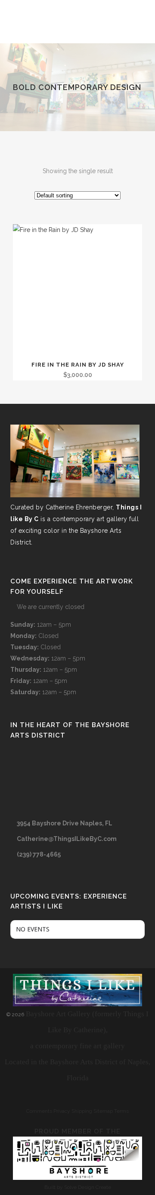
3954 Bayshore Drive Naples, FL (64, 823)
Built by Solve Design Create (77, 1187)
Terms (121, 1111)
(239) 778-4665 (39, 854)
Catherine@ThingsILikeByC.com (67, 838)
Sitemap (103, 1111)
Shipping (81, 1111)
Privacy (61, 1111)
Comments (39, 1111)
